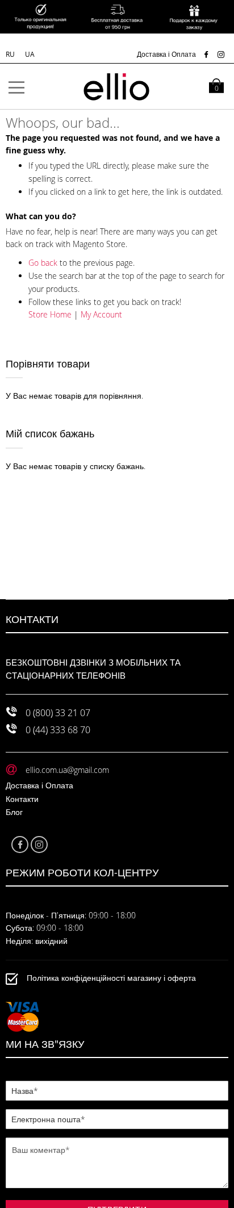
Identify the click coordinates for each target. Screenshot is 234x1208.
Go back (42, 262)
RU (11, 53)
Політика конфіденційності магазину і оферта (111, 977)
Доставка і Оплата (166, 53)
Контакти (22, 798)
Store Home (50, 314)
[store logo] (117, 86)
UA (30, 53)
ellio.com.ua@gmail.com (67, 769)
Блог (14, 811)
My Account (101, 314)
